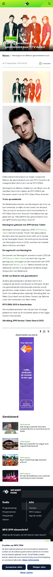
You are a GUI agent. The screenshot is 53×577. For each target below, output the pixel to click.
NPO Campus (35, 512)
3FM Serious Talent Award (14, 258)
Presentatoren (9, 512)
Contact (32, 508)
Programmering (9, 508)
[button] (3, 3)
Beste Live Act (20, 265)
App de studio (35, 516)
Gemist (5, 520)
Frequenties (7, 516)
